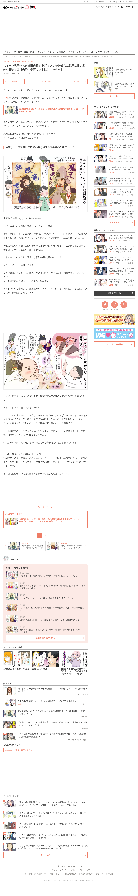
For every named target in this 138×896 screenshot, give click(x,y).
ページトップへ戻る (114, 344)
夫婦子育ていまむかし (24, 750)
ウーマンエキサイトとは (58, 870)
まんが (109, 1)
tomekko (8, 750)
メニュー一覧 (130, 1)
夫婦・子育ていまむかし (25, 61)
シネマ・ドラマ (102, 52)
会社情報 (28, 874)
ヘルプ (87, 870)
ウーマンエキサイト (23, 73)
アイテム (51, 52)
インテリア (40, 52)
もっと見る (45, 855)
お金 (26, 52)
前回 (5, 98)
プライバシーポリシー (53, 874)
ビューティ (102, 1)
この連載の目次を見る (45, 638)
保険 (32, 52)
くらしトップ (10, 52)
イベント (71, 52)
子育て (83, 1)
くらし (89, 1)
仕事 (20, 52)
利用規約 (38, 874)
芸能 (78, 52)
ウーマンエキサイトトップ (107, 7)
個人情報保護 (71, 874)
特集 (96, 63)
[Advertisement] (69, 30)
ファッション (88, 52)
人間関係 (61, 52)
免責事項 (100, 874)
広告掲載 (109, 874)
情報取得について (86, 874)
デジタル (115, 52)
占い (114, 1)
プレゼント (120, 1)
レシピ (95, 1)
